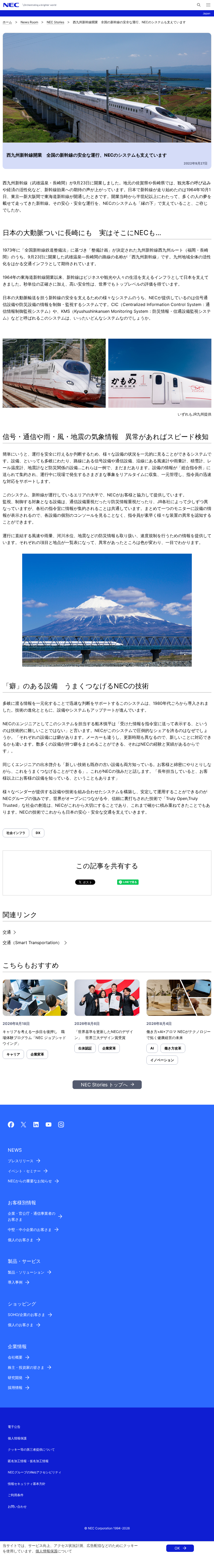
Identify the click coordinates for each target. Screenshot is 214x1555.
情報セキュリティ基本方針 (26, 1484)
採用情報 (15, 1387)
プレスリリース (20, 1161)
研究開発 (15, 1377)
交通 (7, 932)
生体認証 (85, 1048)
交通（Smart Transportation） (32, 942)
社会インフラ (16, 833)
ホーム (7, 22)
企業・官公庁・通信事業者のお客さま (31, 1216)
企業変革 (37, 1054)
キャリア (13, 1054)
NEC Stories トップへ (104, 1084)
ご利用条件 (15, 1495)
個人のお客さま (20, 1240)
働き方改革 (172, 1048)
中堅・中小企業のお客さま (30, 1229)
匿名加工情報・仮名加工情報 (28, 1461)
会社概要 (15, 1357)
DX (38, 833)
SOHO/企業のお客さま (26, 1314)
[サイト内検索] (198, 5)
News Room (29, 22)
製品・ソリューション (26, 1272)
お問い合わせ (17, 1506)
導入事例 (15, 1282)
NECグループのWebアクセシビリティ (34, 1472)
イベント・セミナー (24, 1171)
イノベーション (162, 1060)
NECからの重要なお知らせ (30, 1181)
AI (152, 1048)
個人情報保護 (46, 1551)
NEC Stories (55, 22)
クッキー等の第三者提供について (31, 1449)
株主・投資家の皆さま (26, 1367)
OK (177, 1548)
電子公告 (14, 1427)
